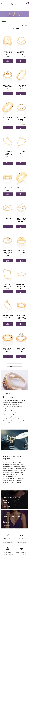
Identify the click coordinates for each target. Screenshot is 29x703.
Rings (10, 9)
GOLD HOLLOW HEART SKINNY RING (21, 119)
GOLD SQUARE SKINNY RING (7, 285)
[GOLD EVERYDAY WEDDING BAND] (7, 177)
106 (18, 365)
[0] (27, 3)
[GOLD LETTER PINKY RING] (21, 240)
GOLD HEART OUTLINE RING (21, 52)
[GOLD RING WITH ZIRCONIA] (7, 305)
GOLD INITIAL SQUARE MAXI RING (8, 52)
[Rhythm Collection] (14, 499)
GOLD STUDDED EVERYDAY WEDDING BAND (21, 317)
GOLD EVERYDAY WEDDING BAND (7, 188)
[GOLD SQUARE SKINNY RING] (7, 274)
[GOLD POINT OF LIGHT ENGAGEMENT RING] (7, 141)
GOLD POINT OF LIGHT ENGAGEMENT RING (7, 154)
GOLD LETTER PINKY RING (21, 251)
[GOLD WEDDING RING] (21, 74)
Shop (6, 9)
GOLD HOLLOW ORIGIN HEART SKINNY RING (21, 219)
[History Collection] (14, 519)
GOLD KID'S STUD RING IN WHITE (21, 285)
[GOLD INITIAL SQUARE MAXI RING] (7, 40)
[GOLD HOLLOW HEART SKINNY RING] (21, 107)
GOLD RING (21, 151)
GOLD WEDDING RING (21, 86)
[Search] (24, 3)
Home (2, 9)
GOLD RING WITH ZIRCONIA (8, 316)
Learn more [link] (6, 506)
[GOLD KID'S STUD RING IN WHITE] (21, 274)
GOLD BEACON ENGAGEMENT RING (21, 349)
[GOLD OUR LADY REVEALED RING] (7, 74)
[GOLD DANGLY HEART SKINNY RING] (7, 240)
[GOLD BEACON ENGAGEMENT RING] (21, 337)
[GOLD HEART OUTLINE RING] (21, 40)
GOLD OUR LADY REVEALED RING (7, 86)
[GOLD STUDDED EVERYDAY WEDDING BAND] (21, 305)
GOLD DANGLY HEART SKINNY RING (7, 252)
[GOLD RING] (21, 141)
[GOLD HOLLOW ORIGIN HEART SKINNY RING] (21, 207)
